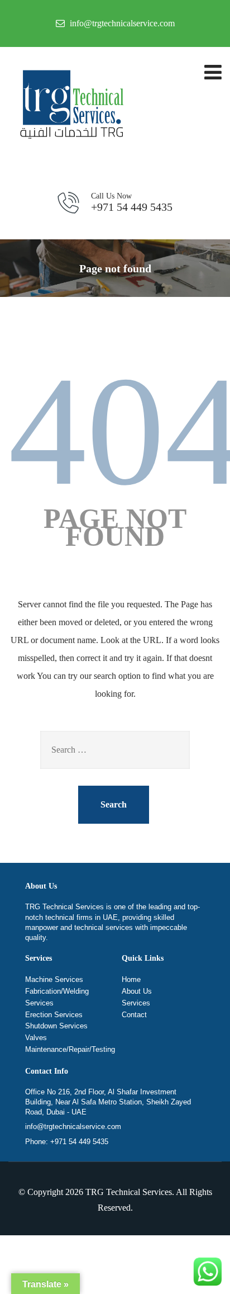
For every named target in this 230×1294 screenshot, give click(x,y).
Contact (134, 1014)
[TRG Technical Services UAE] (69, 106)
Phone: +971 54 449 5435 (66, 1141)
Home (131, 979)
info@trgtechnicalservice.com (73, 1126)
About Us (137, 991)
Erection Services (54, 1014)
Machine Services (54, 979)
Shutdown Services (56, 1026)
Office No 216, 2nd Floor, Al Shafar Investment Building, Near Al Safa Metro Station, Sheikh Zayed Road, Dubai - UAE (108, 1102)
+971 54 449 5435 (131, 202)
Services (136, 1003)
